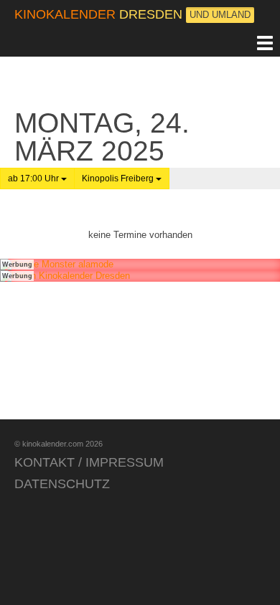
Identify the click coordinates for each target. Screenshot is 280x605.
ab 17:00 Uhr (34, 178)
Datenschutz (62, 484)
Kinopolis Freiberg (119, 178)
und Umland (220, 14)
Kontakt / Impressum (89, 462)
